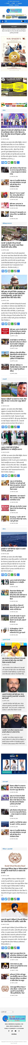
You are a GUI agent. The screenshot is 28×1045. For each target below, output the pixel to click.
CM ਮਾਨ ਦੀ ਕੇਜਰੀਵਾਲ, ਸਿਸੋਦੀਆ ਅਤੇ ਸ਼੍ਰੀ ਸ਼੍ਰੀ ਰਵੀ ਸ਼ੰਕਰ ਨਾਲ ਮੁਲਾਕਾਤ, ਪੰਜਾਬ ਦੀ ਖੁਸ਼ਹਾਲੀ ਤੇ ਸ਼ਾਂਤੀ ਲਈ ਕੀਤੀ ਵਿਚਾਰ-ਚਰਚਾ (18, 485)
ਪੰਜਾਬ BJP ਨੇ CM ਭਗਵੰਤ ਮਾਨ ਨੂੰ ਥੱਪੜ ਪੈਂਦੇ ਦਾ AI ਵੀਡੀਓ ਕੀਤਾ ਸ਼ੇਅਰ (18, 214)
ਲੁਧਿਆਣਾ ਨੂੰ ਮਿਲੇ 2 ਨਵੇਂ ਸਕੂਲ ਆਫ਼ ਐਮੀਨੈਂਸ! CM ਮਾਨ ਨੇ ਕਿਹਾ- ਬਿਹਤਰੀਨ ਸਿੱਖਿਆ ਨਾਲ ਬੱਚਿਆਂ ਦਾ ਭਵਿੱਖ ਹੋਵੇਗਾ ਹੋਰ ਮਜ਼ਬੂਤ (18, 977)
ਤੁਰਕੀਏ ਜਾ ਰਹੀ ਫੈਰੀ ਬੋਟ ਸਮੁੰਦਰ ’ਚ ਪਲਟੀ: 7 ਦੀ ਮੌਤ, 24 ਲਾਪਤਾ (13, 550)
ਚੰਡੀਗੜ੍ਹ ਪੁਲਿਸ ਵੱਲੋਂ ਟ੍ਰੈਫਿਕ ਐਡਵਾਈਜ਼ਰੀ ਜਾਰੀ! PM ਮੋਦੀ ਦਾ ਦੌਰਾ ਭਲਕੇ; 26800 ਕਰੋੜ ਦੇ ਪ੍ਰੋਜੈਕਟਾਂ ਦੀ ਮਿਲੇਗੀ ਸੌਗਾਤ (18, 355)
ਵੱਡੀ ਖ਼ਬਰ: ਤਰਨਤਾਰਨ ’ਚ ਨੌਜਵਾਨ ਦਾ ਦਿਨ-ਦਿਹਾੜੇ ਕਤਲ (17, 204)
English (20, 3)
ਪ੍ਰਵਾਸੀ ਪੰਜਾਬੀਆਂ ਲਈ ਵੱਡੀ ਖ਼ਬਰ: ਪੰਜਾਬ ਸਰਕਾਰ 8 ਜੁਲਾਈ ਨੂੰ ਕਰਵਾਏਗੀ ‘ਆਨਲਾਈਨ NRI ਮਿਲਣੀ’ (13, 696)
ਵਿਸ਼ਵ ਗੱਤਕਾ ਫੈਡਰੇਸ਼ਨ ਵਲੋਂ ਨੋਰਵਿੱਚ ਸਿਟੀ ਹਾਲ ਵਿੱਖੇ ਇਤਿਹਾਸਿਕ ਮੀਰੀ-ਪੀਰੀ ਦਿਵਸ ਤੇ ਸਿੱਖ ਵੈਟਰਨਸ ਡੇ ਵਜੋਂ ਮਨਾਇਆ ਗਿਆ (18, 595)
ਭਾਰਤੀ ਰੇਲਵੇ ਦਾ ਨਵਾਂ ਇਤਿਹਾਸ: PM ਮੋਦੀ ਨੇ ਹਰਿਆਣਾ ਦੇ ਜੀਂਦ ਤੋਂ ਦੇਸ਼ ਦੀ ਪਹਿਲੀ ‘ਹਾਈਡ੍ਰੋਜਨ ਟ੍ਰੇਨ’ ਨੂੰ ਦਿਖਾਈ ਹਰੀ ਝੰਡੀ (18, 343)
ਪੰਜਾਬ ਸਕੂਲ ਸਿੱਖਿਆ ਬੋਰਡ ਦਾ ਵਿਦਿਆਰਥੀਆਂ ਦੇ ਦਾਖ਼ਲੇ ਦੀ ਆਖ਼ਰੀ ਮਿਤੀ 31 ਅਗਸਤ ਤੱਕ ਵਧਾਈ (14, 871)
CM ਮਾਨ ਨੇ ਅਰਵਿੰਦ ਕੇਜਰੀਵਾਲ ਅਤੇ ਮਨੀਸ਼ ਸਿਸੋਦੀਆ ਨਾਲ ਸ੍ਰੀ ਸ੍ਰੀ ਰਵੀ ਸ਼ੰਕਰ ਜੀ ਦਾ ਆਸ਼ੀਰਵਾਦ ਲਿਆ (18, 183)
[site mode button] (22, 21)
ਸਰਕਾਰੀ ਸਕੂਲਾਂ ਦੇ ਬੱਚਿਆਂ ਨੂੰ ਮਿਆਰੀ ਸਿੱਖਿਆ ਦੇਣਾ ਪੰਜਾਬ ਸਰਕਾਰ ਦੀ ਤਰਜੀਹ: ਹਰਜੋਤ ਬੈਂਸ (14, 920)
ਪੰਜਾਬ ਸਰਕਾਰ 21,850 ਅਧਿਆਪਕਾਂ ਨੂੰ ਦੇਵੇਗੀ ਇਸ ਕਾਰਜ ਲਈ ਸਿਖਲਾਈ (18, 966)
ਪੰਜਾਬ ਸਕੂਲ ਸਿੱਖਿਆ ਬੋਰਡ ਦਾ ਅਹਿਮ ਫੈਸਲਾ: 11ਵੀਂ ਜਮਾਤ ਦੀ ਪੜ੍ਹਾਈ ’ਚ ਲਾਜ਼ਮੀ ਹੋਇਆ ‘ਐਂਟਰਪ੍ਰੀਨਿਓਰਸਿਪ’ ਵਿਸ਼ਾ (18, 990)
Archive (17, 5)
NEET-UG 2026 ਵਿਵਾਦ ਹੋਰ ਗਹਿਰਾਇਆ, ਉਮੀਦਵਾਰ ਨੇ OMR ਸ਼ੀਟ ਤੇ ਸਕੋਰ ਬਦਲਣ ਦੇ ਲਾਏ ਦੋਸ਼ (18, 955)
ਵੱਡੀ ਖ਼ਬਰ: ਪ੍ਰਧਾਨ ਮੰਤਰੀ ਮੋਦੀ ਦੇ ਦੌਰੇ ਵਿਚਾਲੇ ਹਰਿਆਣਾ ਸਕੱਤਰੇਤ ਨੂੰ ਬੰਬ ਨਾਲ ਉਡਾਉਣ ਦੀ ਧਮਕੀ (18, 331)
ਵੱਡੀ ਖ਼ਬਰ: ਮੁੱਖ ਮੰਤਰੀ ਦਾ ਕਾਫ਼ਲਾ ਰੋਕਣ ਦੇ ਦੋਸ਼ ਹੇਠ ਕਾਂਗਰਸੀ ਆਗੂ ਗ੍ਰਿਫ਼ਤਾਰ (18, 508)
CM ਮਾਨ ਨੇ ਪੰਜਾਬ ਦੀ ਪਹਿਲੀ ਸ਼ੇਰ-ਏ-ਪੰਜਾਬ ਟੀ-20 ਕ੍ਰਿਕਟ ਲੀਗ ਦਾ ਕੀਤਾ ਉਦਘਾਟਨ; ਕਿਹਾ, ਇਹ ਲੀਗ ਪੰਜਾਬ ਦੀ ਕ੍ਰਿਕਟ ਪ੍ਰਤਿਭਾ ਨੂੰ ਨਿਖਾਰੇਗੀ (13, 133)
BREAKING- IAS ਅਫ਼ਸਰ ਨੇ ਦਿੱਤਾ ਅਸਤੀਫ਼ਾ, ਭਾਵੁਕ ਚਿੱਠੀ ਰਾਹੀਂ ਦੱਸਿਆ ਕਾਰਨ (17, 498)
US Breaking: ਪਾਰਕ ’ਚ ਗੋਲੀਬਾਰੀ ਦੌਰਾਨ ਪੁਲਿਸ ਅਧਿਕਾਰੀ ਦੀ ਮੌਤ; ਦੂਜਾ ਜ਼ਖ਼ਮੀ (17, 630)
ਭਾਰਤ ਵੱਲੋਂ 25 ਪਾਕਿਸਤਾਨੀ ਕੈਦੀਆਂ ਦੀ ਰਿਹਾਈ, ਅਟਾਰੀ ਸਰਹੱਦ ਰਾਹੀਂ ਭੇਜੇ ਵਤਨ (17, 607)
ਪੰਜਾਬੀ (7, 3)
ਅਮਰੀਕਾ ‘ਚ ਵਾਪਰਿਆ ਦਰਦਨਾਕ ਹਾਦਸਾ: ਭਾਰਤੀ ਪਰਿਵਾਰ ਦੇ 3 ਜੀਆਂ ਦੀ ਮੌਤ (12, 731)
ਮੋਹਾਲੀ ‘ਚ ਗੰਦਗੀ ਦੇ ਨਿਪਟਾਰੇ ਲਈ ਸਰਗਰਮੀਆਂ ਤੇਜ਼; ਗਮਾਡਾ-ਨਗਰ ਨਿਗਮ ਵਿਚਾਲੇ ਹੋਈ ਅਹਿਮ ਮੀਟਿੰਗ (12, 245)
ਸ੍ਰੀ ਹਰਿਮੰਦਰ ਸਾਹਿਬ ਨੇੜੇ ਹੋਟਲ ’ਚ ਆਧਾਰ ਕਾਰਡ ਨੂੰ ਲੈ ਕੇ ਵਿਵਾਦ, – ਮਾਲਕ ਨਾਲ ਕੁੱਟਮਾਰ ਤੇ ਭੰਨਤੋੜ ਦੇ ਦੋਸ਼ (14, 32)
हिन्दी (13, 3)
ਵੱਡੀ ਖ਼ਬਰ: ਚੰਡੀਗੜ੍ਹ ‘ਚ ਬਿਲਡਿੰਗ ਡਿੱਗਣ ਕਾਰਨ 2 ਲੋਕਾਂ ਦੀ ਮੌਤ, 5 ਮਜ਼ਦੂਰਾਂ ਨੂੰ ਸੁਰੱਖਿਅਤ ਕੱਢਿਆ (18, 368)
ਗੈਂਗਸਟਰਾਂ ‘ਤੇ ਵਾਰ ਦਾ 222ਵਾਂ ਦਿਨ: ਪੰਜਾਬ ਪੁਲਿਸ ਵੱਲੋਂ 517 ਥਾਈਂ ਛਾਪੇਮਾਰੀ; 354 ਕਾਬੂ (17, 195)
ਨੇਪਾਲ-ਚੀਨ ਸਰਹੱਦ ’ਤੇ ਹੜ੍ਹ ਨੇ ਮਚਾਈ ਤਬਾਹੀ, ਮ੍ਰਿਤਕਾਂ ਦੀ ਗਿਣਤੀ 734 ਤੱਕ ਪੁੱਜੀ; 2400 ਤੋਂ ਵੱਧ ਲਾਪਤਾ (18, 619)
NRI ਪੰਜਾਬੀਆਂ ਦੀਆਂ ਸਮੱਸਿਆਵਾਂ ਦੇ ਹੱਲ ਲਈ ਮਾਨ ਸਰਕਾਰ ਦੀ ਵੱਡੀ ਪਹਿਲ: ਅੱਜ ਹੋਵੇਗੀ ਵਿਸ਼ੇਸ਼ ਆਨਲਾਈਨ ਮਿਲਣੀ (13, 660)
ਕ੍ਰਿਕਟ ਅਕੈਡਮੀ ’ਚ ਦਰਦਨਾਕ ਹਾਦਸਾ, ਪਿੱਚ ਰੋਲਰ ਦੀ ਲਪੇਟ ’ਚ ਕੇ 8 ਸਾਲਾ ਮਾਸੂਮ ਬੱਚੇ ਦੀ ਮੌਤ (13, 401)
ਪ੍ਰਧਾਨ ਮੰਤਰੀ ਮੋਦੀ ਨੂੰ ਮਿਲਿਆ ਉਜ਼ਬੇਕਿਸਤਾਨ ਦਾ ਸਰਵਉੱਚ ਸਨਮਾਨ (11, 448)
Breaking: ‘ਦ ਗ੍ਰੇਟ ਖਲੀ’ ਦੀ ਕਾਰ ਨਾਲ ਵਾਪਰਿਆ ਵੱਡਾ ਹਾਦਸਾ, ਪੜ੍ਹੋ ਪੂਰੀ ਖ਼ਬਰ (18, 519)
